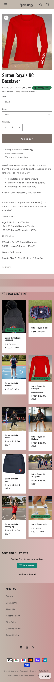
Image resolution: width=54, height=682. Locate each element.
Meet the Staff (13, 616)
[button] (6, 4)
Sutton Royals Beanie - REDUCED (13, 339)
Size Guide (11, 622)
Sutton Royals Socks (39, 524)
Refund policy (44, 671)
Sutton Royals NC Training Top (11, 525)
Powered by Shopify (28, 671)
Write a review (27, 565)
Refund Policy (12, 635)
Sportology (15, 671)
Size (4, 96)
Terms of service (27, 675)
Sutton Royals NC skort (11, 480)
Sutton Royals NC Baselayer (38, 387)
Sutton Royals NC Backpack (11, 384)
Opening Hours (13, 629)
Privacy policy (12, 675)
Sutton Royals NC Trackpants (38, 475)
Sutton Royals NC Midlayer (38, 438)
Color (4, 109)
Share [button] (8, 267)
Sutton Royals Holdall (39, 327)
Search (9, 596)
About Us (10, 609)
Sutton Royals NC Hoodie (11, 436)
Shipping (17, 92)
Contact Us (11, 603)
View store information (16, 157)
